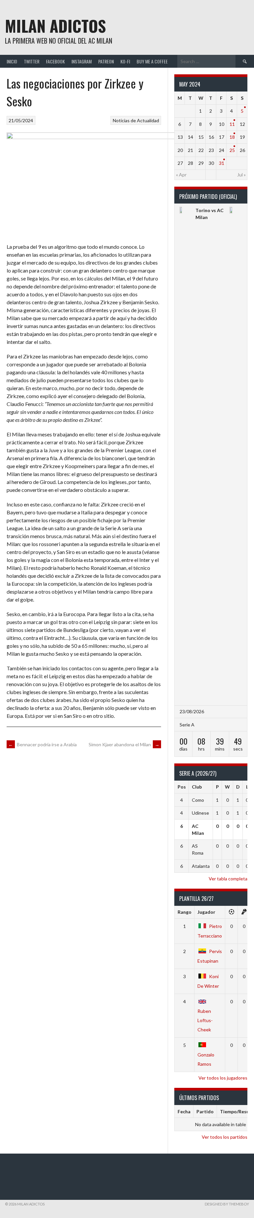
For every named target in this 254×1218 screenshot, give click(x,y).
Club (197, 787)
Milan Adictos (55, 25)
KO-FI (125, 61)
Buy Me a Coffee (152, 61)
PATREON (106, 61)
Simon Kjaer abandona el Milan (124, 744)
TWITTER (31, 61)
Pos (182, 787)
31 (221, 163)
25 (232, 150)
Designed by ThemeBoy (227, 1204)
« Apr (181, 174)
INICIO (12, 61)
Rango (184, 912)
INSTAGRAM (81, 61)
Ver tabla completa (228, 878)
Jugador (206, 912)
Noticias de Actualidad (136, 120)
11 (232, 124)
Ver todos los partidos (224, 1137)
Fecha (184, 1111)
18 (232, 137)
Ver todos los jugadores (222, 1078)
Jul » (241, 174)
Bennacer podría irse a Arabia (42, 744)
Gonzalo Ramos (205, 1059)
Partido (205, 1111)
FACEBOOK (55, 61)
